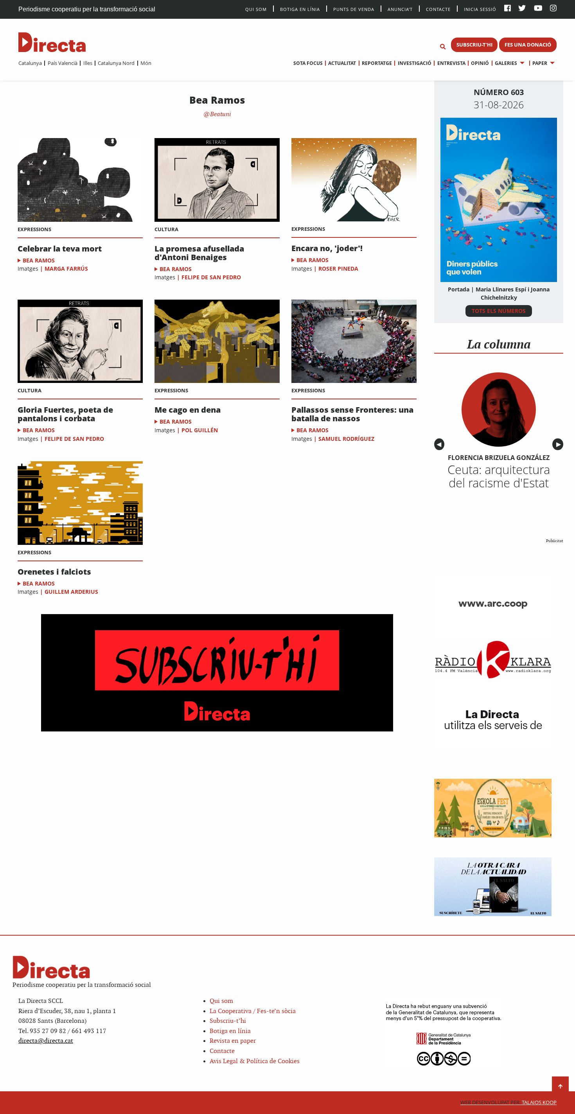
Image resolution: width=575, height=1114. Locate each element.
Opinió (480, 63)
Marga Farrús (66, 268)
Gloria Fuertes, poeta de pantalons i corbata (65, 414)
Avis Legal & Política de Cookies (255, 1061)
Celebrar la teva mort (60, 248)
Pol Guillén (200, 430)
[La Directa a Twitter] (522, 8)
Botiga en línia (300, 8)
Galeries (506, 63)
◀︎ (440, 444)
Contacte (438, 8)
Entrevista (451, 63)
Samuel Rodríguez (346, 438)
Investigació (414, 63)
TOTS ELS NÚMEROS (499, 310)
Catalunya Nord (116, 62)
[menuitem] (30, 63)
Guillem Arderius (71, 591)
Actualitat (342, 63)
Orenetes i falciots (54, 572)
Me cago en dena (188, 410)
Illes (87, 62)
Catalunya (30, 62)
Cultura (166, 229)
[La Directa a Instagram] (553, 8)
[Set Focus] (443, 47)
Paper (539, 63)
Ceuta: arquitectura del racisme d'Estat (498, 476)
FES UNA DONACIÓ (528, 44)
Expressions (34, 229)
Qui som (221, 1001)
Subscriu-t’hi (228, 1021)
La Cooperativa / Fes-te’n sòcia (253, 1011)
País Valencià (62, 62)
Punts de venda (353, 8)
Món (145, 62)
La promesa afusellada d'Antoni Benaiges (199, 253)
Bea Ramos (39, 260)
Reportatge (377, 63)
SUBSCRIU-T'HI (474, 44)
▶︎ (559, 444)
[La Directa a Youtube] (538, 8)
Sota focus (308, 63)
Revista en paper (233, 1041)
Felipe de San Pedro (211, 277)
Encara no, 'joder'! (327, 248)
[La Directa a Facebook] (507, 8)
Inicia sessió (480, 8)
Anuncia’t (400, 8)
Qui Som (256, 9)
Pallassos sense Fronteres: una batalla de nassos (352, 414)
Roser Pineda (338, 268)
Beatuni (219, 114)
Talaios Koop (508, 1102)
